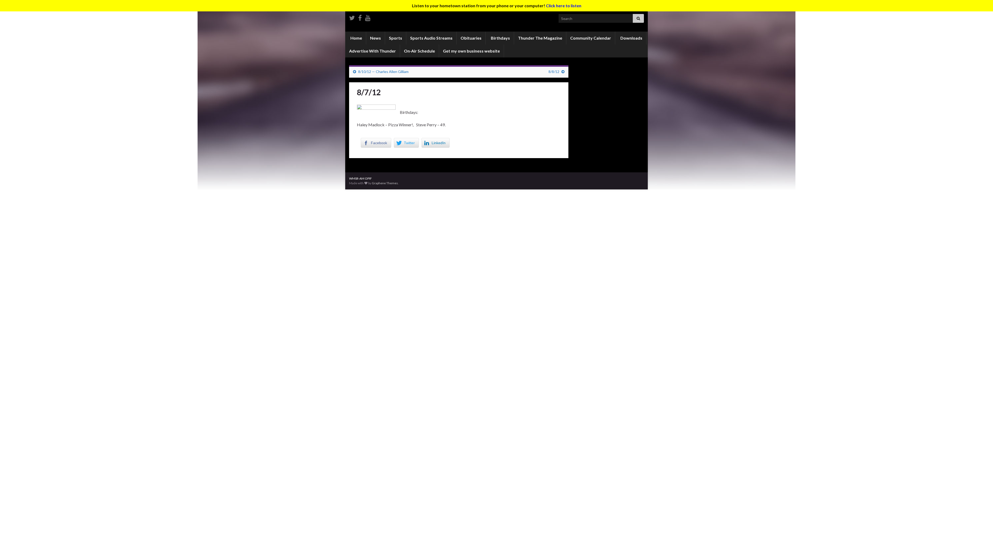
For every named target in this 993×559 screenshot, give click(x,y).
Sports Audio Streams (431, 37)
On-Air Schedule (419, 50)
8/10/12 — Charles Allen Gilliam (383, 71)
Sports (395, 37)
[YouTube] (368, 17)
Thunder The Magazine (540, 37)
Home (356, 37)
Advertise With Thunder (372, 50)
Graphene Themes (385, 183)
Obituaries (471, 37)
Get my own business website (471, 50)
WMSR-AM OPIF (360, 178)
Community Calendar (590, 37)
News (375, 37)
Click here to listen (563, 5)
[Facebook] (360, 17)
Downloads (631, 37)
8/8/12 (553, 71)
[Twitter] (352, 17)
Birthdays (500, 37)
